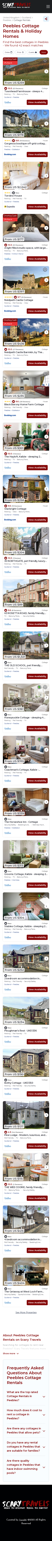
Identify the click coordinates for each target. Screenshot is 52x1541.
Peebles (16, 97)
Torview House (13, 195)
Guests (31, 52)
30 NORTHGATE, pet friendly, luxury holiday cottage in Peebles (24, 562)
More (44, 52)
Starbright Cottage (15, 508)
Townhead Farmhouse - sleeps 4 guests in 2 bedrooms (23, 92)
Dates (7, 52)
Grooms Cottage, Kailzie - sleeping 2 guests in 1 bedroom (25, 875)
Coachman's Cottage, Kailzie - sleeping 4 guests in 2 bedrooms (23, 771)
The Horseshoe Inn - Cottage (21, 822)
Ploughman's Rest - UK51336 (20, 1030)
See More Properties (26, 1312)
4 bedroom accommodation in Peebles (22, 1240)
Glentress (15, 880)
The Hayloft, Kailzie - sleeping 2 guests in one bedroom (22, 458)
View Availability (37, 102)
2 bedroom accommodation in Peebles (21, 980)
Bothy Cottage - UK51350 (18, 1083)
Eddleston (16, 149)
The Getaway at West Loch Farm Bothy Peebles (23, 1293)
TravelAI (23, 1520)
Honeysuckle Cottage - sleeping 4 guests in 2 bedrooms (24, 719)
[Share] (46, 19)
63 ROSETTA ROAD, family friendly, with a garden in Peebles (24, 614)
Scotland (7, 97)
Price (19, 52)
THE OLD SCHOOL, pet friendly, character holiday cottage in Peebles (25, 666)
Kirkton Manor (17, 254)
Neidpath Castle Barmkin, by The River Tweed (23, 353)
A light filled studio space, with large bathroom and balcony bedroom (25, 249)
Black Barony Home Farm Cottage (24, 404)
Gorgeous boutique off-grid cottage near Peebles (25, 145)
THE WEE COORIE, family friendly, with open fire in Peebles (23, 1188)
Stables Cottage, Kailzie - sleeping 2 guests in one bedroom (24, 927)
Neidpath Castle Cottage (18, 300)
